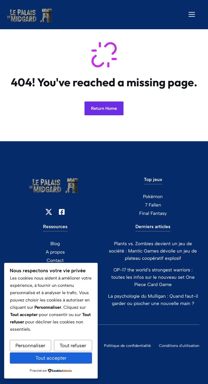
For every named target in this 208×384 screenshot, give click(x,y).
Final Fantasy (153, 213)
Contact (55, 260)
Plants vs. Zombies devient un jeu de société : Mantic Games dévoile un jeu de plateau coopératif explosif (153, 251)
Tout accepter (50, 358)
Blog (55, 243)
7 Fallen (153, 205)
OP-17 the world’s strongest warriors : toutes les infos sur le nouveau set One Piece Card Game (153, 277)
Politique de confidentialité (127, 345)
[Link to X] (49, 212)
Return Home (104, 108)
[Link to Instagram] (61, 212)
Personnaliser (30, 346)
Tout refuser (73, 346)
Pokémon (153, 196)
